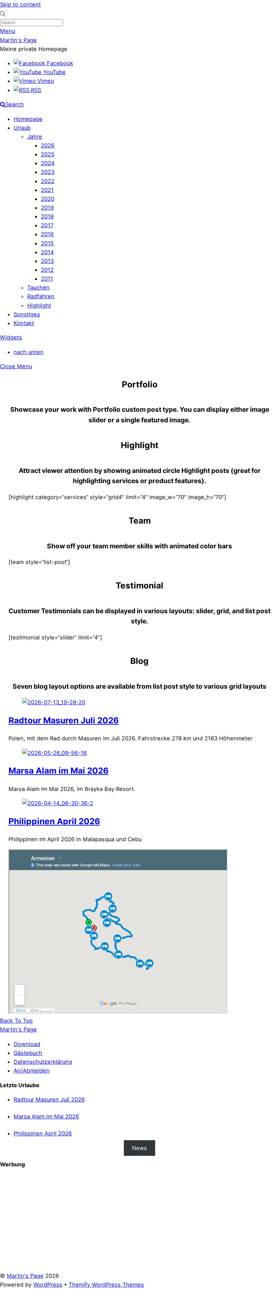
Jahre (34, 136)
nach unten (29, 352)
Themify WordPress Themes (106, 1284)
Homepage (28, 119)
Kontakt (24, 323)
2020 (47, 198)
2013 (47, 261)
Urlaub (22, 127)
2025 (47, 154)
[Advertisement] (139, 1223)
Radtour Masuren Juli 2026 (64, 720)
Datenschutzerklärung (43, 1061)
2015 (47, 243)
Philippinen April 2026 (54, 821)
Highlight (39, 305)
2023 (47, 172)
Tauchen (38, 287)
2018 (47, 216)
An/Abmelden (32, 1070)
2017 (47, 225)
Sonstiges (27, 314)
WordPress (47, 1284)
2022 (47, 181)
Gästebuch (28, 1052)
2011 (47, 278)
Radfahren (40, 296)
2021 (47, 190)
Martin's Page (25, 1275)
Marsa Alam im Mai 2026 (59, 770)
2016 (47, 234)
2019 (47, 207)
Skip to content (20, 4)
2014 (47, 252)
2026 (47, 145)
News (139, 1148)
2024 (47, 163)
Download (27, 1044)
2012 (47, 269)
